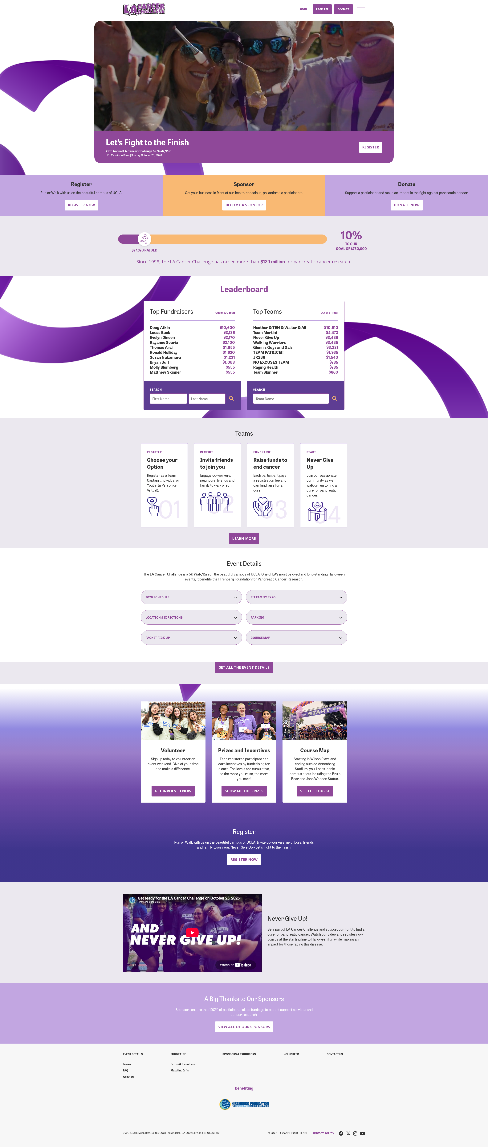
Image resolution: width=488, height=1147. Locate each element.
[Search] (231, 398)
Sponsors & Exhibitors (239, 1054)
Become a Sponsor (244, 204)
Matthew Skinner (165, 372)
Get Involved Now (173, 790)
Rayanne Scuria (164, 342)
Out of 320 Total (225, 312)
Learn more (244, 538)
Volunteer (291, 1054)
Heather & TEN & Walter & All (279, 327)
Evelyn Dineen (162, 337)
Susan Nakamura (165, 357)
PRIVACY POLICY (323, 1133)
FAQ (125, 1070)
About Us (128, 1076)
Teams (127, 1064)
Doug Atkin (160, 327)
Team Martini (265, 332)
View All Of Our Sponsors (244, 1026)
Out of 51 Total (329, 312)
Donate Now (407, 204)
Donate (343, 9)
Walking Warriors (269, 342)
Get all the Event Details (244, 667)
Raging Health (265, 367)
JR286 (259, 357)
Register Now (81, 204)
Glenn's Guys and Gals (272, 347)
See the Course (315, 790)
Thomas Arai (161, 347)
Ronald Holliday (163, 352)
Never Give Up (266, 337)
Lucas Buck (160, 332)
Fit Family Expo (263, 597)
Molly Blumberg (164, 367)
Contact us (335, 1054)
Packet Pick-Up (157, 637)
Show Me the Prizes (244, 790)
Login (303, 9)
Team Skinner (265, 372)
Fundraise (178, 1054)
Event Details (133, 1054)
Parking (257, 617)
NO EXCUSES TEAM (271, 362)
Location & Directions (164, 617)
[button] (361, 9)
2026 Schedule (157, 597)
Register (322, 9)
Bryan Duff (159, 362)
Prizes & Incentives (183, 1064)
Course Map (260, 637)
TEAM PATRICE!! (268, 352)
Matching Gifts (180, 1070)
